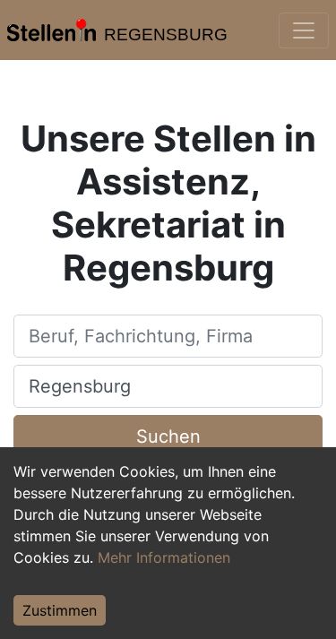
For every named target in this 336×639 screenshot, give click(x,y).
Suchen (168, 436)
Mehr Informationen (164, 557)
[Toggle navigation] (304, 30)
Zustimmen (59, 610)
